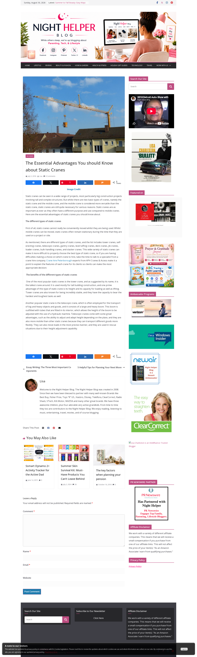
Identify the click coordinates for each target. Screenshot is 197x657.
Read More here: (51, 652)
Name (27, 551)
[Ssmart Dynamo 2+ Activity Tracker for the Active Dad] (38, 446)
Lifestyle (37, 65)
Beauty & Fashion (63, 65)
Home (27, 65)
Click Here (99, 618)
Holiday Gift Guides (119, 65)
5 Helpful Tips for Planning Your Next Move (100, 367)
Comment (29, 511)
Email (26, 564)
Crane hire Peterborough (59, 260)
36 (76, 484)
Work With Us (162, 65)
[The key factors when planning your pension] (109, 446)
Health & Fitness (99, 65)
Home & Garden (81, 65)
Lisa (40, 176)
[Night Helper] (98, 13)
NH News (30, 156)
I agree (184, 649)
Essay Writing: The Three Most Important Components (48, 369)
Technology (137, 65)
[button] (169, 65)
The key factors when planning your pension (108, 475)
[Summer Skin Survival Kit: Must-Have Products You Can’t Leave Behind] (73, 446)
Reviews (48, 65)
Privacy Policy (135, 566)
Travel (149, 65)
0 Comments (50, 176)
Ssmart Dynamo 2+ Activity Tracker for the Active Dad (37, 470)
